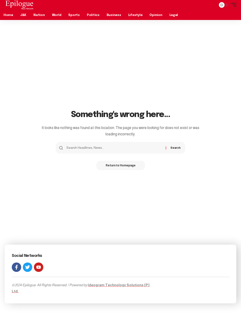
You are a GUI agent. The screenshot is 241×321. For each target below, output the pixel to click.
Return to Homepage (121, 165)
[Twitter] (27, 267)
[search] (211, 5)
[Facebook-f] (16, 267)
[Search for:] (114, 148)
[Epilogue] (19, 5)
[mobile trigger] (232, 5)
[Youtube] (38, 267)
